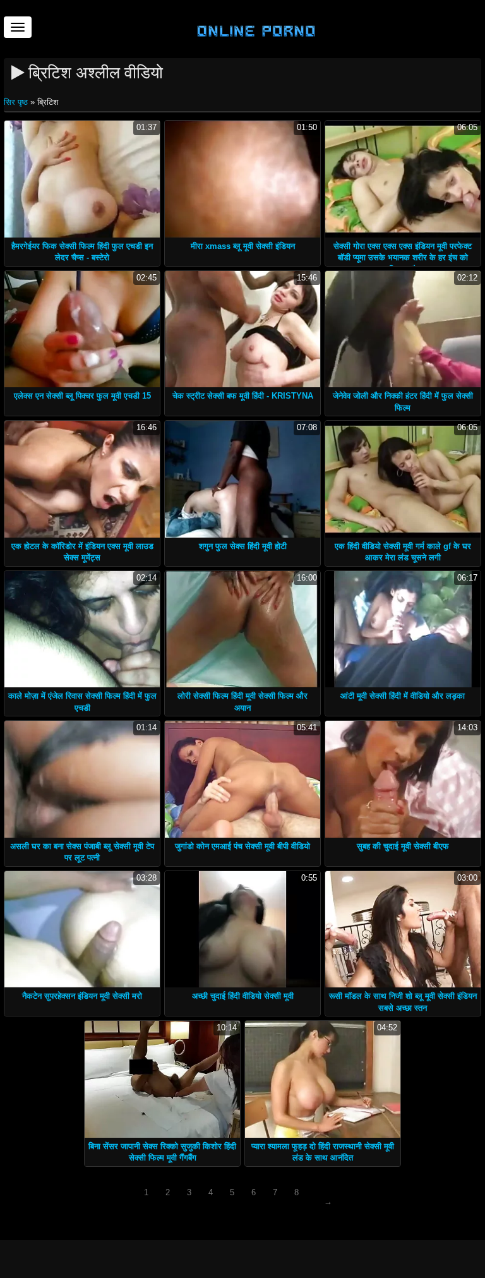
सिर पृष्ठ (17, 102)
